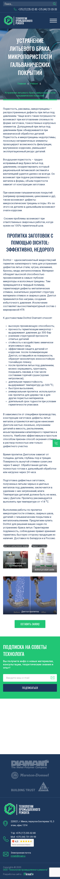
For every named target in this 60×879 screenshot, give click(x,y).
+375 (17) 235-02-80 (27, 9)
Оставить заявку (30, 624)
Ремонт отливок (39, 546)
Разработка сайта (12, 874)
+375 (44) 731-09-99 (47, 9)
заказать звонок (56, 443)
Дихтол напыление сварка (16, 546)
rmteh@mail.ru (18, 856)
